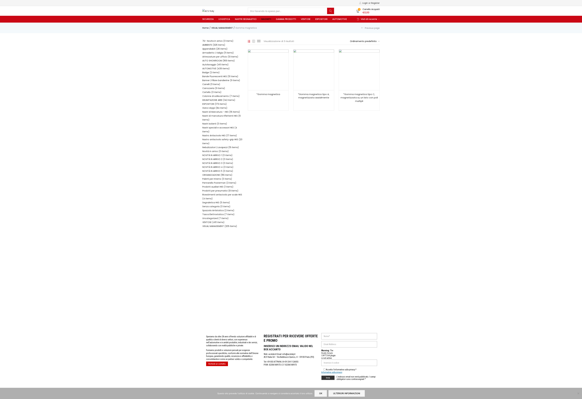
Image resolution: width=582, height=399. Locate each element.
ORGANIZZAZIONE (217, 174)
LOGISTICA (224, 19)
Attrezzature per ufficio (220, 56)
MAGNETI (266, 19)
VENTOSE (305, 19)
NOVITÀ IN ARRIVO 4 (217, 167)
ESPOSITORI (321, 19)
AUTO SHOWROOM (218, 60)
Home (205, 27)
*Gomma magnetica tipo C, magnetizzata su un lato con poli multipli (359, 98)
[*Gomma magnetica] (268, 70)
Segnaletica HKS (216, 202)
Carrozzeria (213, 88)
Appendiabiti (214, 48)
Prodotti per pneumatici (220, 190)
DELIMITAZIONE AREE (218, 100)
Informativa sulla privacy (331, 372)
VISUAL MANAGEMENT (222, 27)
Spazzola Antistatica (218, 210)
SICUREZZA (208, 19)
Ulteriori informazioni (346, 393)
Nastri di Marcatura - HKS (221, 111)
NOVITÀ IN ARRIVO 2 (217, 159)
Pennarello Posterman (219, 182)
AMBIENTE (213, 44)
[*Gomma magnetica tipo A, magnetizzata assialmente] (313, 70)
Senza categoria (216, 206)
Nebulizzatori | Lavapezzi (220, 147)
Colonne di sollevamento (221, 96)
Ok (320, 393)
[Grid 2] (253, 41)
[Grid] (249, 41)
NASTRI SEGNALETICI (245, 19)
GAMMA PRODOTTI (286, 19)
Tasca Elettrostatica (218, 214)
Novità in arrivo (215, 151)
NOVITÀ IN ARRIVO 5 (217, 171)
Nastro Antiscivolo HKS (219, 135)
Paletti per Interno (217, 178)
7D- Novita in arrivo (217, 40)
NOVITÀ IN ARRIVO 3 (217, 163)
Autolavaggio (215, 64)
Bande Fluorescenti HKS (220, 76)
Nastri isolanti (214, 123)
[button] (368, 11)
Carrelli (211, 84)
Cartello (211, 92)
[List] (259, 41)
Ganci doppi (214, 107)
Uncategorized (215, 218)
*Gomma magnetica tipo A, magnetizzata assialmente (313, 96)
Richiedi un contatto (217, 364)
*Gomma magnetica (268, 94)
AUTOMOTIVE (339, 19)
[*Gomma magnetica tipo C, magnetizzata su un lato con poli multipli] (359, 70)
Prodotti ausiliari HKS (217, 186)
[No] (578, 393)
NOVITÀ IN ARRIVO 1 (217, 155)
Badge (211, 72)
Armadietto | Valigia (218, 52)
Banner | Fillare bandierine (221, 80)
